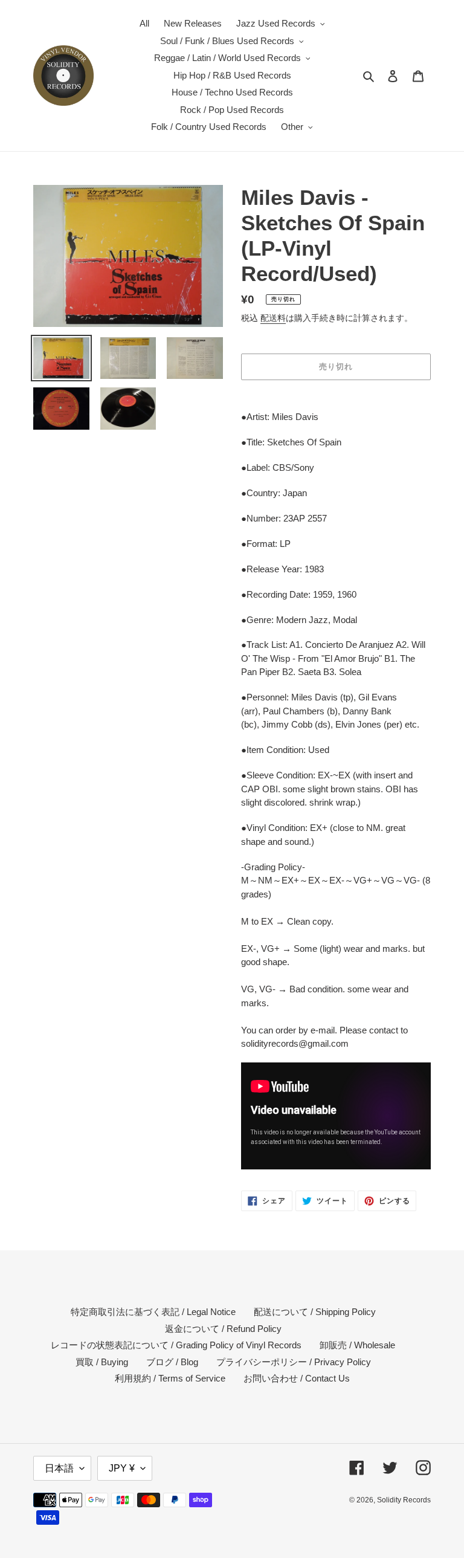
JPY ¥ (122, 1468)
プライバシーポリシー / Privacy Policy (293, 1362)
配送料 (273, 318)
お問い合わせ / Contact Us (296, 1378)
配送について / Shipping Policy (315, 1312)
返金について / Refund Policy (223, 1329)
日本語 (59, 1468)
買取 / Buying (102, 1362)
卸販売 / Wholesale (357, 1345)
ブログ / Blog (172, 1362)
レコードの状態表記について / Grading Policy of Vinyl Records (176, 1345)
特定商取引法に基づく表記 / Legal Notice (153, 1312)
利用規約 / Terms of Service (170, 1378)
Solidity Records (404, 1500)
